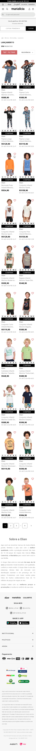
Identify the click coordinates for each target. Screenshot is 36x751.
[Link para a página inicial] (2, 38)
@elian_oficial (13, 608)
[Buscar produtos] (3, 14)
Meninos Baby (13, 38)
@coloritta (26, 608)
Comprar (9, 87)
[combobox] (18, 14)
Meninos (7, 38)
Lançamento (20, 38)
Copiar (31, 28)
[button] (3, 9)
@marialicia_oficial (19, 613)
